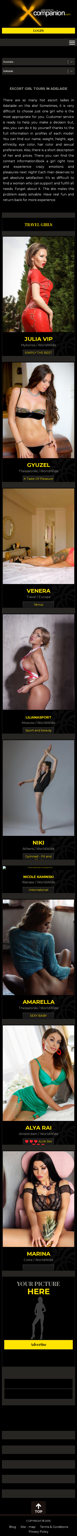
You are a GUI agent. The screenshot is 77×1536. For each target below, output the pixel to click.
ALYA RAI (38, 1127)
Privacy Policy (38, 1531)
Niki (38, 842)
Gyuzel (38, 465)
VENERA (38, 590)
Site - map (28, 1527)
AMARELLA (38, 1001)
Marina (38, 1253)
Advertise (38, 1344)
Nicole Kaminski (38, 877)
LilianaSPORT (38, 717)
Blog (12, 1527)
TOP (38, 1511)
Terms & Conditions (54, 1527)
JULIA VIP (38, 339)
